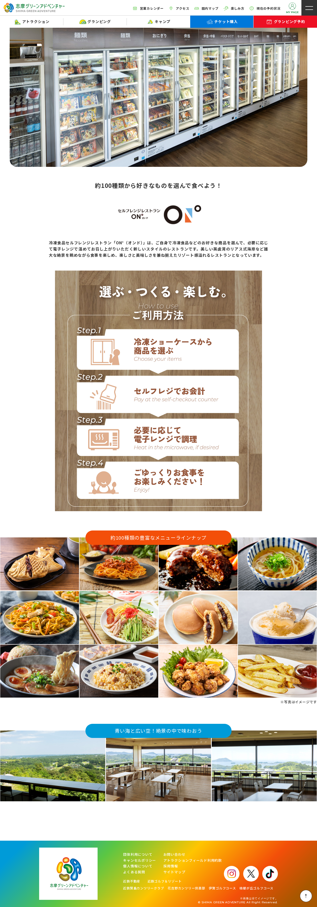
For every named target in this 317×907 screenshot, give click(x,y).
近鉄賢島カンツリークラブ (143, 888)
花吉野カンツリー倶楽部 (186, 888)
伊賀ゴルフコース (222, 888)
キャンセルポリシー (139, 860)
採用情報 (170, 866)
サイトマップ (174, 872)
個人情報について (137, 866)
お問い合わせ (174, 854)
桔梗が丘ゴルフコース (256, 888)
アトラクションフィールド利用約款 (192, 860)
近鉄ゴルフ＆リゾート (165, 881)
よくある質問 (134, 872)
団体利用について (137, 854)
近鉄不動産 (131, 881)
